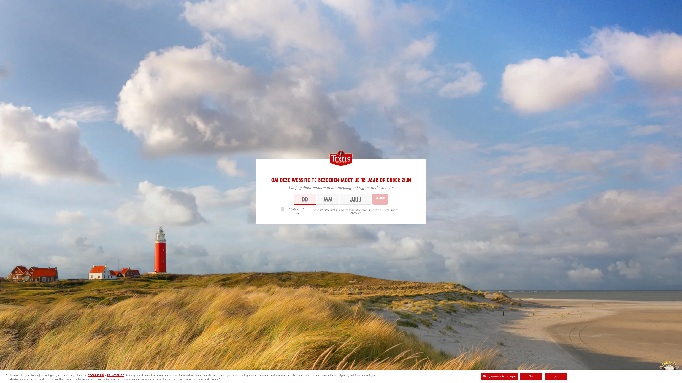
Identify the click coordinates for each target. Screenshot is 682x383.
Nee (531, 376)
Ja (555, 376)
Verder (380, 198)
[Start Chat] (669, 370)
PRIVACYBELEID (115, 375)
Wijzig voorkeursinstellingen (499, 376)
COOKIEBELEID (96, 375)
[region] (341, 376)
